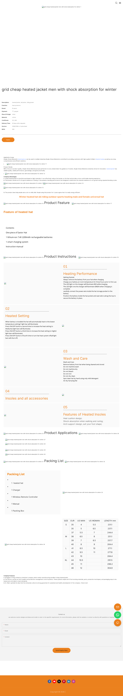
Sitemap (69, 692)
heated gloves (22, 159)
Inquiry (8, 139)
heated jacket (110, 168)
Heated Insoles (100, 159)
